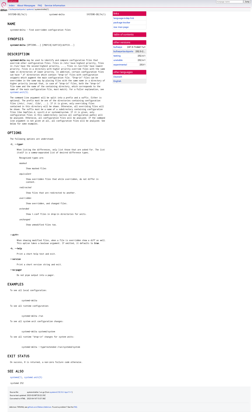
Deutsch (117, 76)
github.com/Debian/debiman (39, 407)
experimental (120, 64)
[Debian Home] (3, 6)
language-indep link (123, 18)
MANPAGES (13, 1)
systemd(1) (16, 377)
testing (117, 55)
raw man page (120, 27)
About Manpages (26, 5)
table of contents (124, 34)
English (117, 81)
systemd (30, 9)
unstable (118, 60)
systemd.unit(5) (19, 92)
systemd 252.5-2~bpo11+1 (61, 392)
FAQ (40, 5)
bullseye (117, 47)
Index (12, 5)
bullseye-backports (17, 9)
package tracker (121, 22)
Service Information (55, 5)
